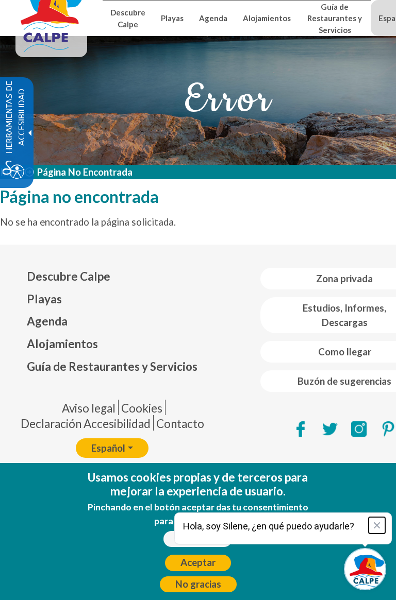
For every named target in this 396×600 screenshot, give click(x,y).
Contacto (180, 424)
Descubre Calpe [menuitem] (127, 18)
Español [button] (108, 448)
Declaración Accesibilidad (86, 424)
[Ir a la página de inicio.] (51, 18)
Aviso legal (89, 408)
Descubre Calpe (68, 276)
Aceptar (198, 562)
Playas (44, 299)
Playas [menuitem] (172, 18)
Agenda (47, 321)
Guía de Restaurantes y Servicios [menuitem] (334, 18)
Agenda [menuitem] (213, 18)
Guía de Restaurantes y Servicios (112, 366)
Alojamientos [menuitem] (267, 18)
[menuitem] (112, 276)
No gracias (198, 584)
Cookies (141, 408)
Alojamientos (62, 344)
